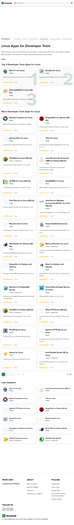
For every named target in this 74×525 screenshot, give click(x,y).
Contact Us (30, 490)
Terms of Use (56, 487)
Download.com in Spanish (34, 494)
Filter (3, 59)
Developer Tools (44, 39)
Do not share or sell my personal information (59, 495)
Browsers (25, 39)
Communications (33, 39)
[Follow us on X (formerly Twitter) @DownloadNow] (7, 509)
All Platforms (6, 39)
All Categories (17, 39)
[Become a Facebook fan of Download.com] (3, 509)
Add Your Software (32, 487)
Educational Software (55, 39)
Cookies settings (57, 499)
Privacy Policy (56, 484)
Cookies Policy (56, 490)
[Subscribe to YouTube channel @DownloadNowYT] (11, 509)
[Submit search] (15, 3)
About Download (32, 484)
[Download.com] (7, 3)
